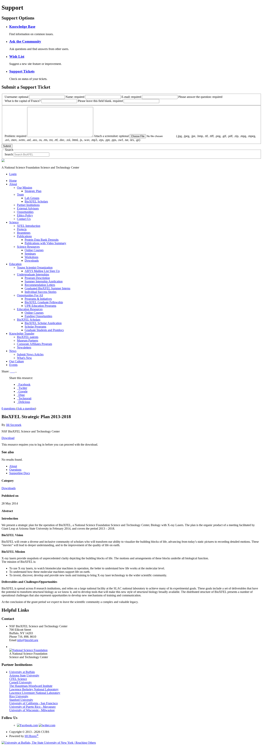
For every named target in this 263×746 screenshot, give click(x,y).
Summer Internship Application (44, 281)
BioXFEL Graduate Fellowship (44, 302)
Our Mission (24, 187)
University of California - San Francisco (33, 703)
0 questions (9, 408)
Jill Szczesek (13, 424)
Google (22, 391)
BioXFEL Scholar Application (43, 323)
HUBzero (32, 736)
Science (14, 222)
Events (13, 364)
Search (9, 154)
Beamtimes (23, 232)
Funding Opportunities (38, 316)
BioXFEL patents (27, 337)
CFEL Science (18, 679)
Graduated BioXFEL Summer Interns (47, 288)
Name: (74, 96)
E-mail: (131, 96)
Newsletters (24, 347)
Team (20, 194)
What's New (24, 357)
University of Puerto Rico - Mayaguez (32, 706)
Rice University (18, 696)
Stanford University (21, 699)
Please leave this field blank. (100, 101)
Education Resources (30, 309)
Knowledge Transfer (21, 333)
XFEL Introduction (28, 225)
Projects (22, 229)
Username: (16, 96)
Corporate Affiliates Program (34, 344)
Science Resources (28, 246)
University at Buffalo (22, 672)
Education (15, 264)
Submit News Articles (30, 354)
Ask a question (26, 408)
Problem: (15, 136)
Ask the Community (25, 41)
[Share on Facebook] (11, 371)
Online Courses (34, 250)
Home (13, 180)
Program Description (37, 278)
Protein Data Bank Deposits (42, 239)
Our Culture (16, 361)
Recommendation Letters (40, 285)
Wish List (16, 56)
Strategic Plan (33, 191)
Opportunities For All (30, 295)
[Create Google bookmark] (14, 371)
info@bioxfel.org (27, 640)
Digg (21, 395)
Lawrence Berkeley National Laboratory (34, 689)
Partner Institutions (28, 205)
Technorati (24, 398)
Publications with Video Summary (45, 243)
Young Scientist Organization (35, 267)
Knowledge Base (22, 27)
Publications (24, 236)
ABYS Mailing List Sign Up (42, 271)
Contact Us (24, 218)
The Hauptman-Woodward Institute (30, 686)
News (12, 351)
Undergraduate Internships (33, 274)
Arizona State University (24, 675)
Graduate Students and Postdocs (44, 330)
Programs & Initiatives (38, 298)
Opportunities (25, 212)
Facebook (23, 384)
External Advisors (28, 208)
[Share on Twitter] (12, 371)
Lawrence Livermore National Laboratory (34, 692)
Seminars (30, 253)
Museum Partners (27, 340)
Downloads (32, 260)
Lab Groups (32, 198)
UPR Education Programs (40, 305)
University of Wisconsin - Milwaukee (32, 710)
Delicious (23, 402)
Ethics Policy (25, 215)
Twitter (22, 388)
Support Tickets (21, 71)
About (13, 184)
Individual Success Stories (40, 291)
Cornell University (20, 682)
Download (8, 438)
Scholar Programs (35, 326)
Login (13, 174)
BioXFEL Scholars (36, 201)
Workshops (31, 257)
